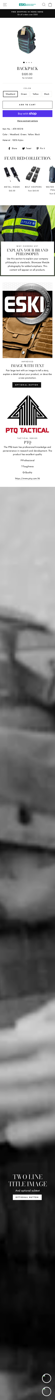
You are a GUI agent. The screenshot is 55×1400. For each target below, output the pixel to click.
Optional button (26, 385)
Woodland (10, 94)
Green (24, 94)
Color (27, 88)
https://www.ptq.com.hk (27, 478)
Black (46, 94)
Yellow (35, 94)
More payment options (27, 120)
